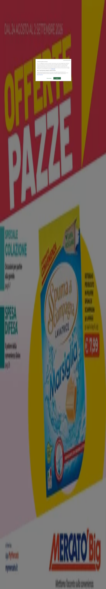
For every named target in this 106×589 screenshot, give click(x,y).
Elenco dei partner (40, 74)
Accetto (57, 78)
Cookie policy (53, 68)
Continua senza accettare (67, 60)
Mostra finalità (49, 78)
